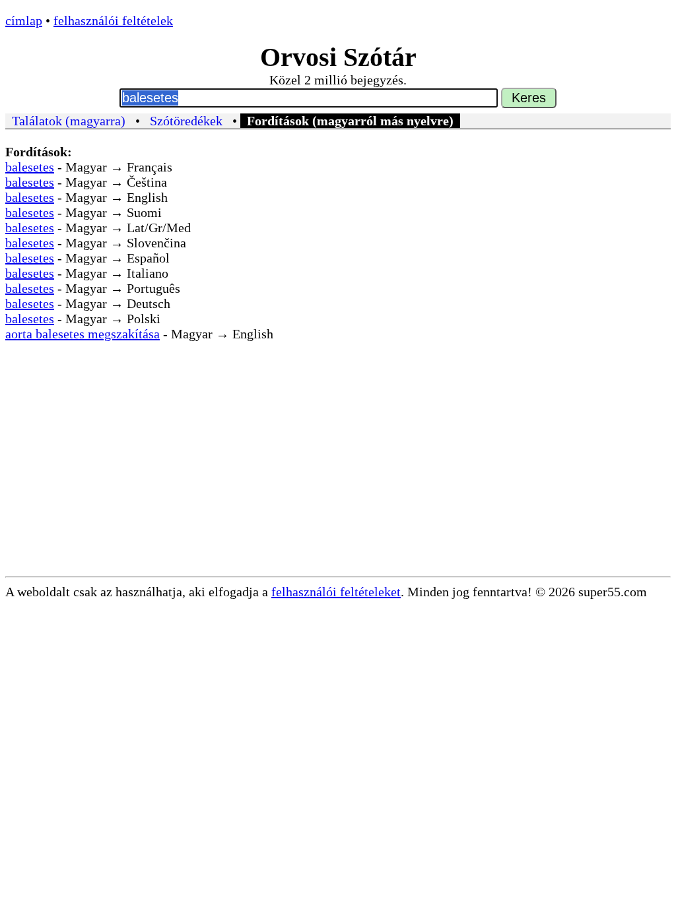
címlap (23, 20)
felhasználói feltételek (113, 20)
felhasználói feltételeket (336, 591)
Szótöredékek (186, 120)
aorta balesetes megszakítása (82, 333)
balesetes (29, 167)
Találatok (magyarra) (68, 120)
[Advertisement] (338, 477)
